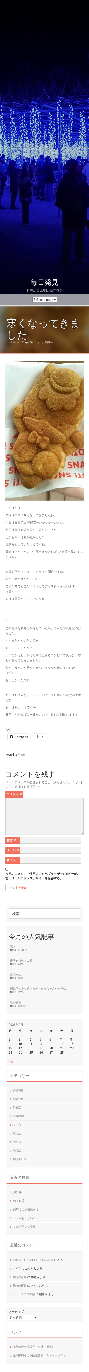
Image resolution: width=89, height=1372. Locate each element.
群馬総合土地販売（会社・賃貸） (34, 1347)
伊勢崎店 (18, 1090)
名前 (11, 840)
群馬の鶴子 (49, 1260)
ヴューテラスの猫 (24, 1294)
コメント (14, 794)
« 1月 (12, 1061)
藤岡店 (17, 1133)
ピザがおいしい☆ (24, 1218)
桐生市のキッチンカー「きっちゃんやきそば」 (39, 988)
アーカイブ (16, 1312)
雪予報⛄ (19, 1201)
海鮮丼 (17, 1192)
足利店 (17, 1142)
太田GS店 (22, 949)
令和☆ (17, 1268)
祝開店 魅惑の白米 (25, 1260)
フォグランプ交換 (24, 1226)
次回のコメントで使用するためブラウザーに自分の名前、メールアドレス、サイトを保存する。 (41, 876)
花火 (13, 946)
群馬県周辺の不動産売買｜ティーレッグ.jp (39, 1355)
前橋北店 (22, 1005)
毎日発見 (44, 282)
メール (12, 850)
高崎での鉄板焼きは (25, 1209)
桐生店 (21, 991)
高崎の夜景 (20, 1277)
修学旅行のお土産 (21, 960)
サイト (11, 860)
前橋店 (48, 342)
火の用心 (15, 974)
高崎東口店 (20, 1159)
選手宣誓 (15, 1002)
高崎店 (21, 963)
